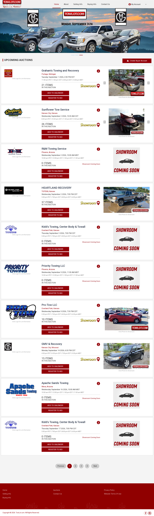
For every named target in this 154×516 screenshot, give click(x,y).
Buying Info (91, 4)
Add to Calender (55, 93)
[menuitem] (60, 466)
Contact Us (105, 4)
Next (95, 466)
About (66, 4)
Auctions (56, 490)
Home (56, 4)
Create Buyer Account (138, 61)
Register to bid (55, 98)
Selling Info (77, 4)
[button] (137, 4)
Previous (60, 466)
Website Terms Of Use (112, 494)
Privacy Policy (109, 490)
